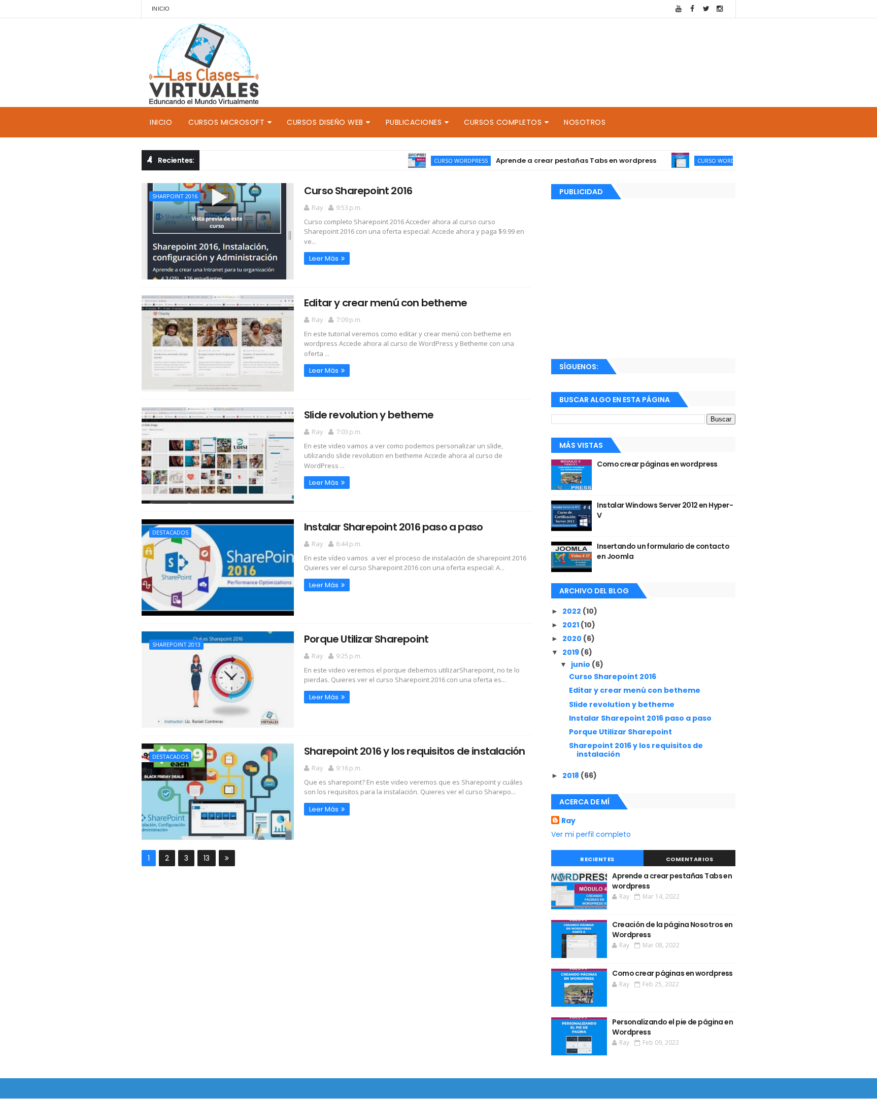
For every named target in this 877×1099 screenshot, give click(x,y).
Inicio (161, 9)
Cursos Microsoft (226, 122)
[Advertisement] (643, 277)
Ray (568, 821)
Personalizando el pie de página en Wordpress (672, 1027)
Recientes (597, 859)
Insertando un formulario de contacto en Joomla (663, 551)
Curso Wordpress (438, 160)
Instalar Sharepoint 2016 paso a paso (393, 527)
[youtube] (678, 9)
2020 (572, 638)
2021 (571, 625)
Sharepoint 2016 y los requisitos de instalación (414, 751)
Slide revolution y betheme (368, 415)
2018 (571, 775)
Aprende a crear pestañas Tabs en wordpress (554, 160)
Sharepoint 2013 (176, 644)
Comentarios (690, 859)
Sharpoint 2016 (174, 196)
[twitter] (706, 9)
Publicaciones (414, 122)
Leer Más (324, 258)
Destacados (170, 532)
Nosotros (584, 122)
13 (207, 858)
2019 (571, 652)
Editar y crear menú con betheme (385, 303)
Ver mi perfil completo (591, 834)
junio (581, 664)
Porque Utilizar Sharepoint (366, 639)
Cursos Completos (503, 122)
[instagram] (719, 9)
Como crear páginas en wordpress (657, 464)
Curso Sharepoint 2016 (358, 191)
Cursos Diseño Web (325, 122)
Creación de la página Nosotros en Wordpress (672, 929)
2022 (572, 611)
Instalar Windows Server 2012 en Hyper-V (665, 510)
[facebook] (692, 9)
